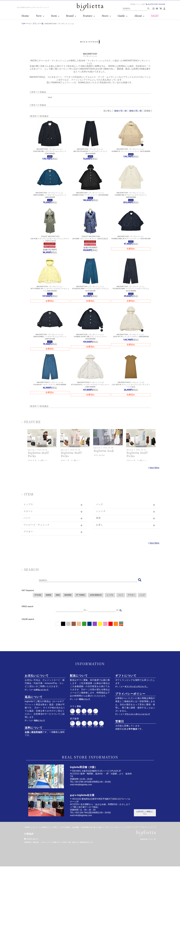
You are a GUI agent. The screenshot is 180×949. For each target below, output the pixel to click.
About (138, 15)
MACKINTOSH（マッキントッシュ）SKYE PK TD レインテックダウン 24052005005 (131, 335)
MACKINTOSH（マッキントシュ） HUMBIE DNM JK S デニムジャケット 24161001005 (130, 237)
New (39, 15)
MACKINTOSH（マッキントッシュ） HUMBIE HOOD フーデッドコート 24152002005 (90, 194)
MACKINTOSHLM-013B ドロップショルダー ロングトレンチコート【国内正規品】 (50, 238)
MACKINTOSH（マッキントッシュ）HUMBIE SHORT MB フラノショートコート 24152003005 (90, 336)
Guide (122, 15)
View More (154, 467)
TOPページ (26, 23)
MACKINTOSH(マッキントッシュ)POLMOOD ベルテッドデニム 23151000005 (49, 383)
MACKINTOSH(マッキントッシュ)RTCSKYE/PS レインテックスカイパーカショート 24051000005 (90, 384)
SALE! (155, 15)
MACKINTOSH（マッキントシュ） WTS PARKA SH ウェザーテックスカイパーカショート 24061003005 (50, 288)
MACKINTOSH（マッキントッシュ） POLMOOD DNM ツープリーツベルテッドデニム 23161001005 (90, 288)
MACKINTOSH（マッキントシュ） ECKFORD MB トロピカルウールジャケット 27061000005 (49, 151)
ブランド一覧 (37, 23)
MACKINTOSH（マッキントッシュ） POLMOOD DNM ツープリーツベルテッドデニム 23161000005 (131, 288)
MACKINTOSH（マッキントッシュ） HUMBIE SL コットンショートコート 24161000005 (131, 150)
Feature (88, 15)
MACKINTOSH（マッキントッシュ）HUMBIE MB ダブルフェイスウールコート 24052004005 (131, 195)
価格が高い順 (135, 111)
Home (25, 15)
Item (54, 15)
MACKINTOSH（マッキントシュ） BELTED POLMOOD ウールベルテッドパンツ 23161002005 (90, 151)
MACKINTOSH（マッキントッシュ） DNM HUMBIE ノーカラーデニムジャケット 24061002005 (49, 195)
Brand (70, 15)
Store (106, 15)
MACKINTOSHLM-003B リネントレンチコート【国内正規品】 (90, 237)
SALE (50, 97)
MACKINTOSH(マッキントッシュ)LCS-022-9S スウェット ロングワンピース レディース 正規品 (131, 384)
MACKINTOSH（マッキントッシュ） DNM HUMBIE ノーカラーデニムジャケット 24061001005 (49, 336)
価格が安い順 (120, 111)
